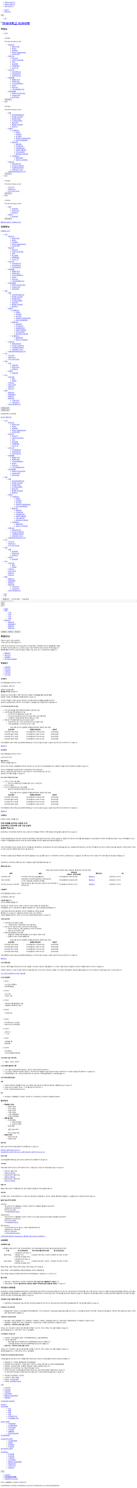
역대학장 (15, 242)
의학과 (18, 312)
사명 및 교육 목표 (17, 252)
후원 (5, 390)
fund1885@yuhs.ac (14, 1211)
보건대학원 (8, 1394)
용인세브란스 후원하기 (37, 1236)
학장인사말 (15, 238)
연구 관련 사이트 (13, 359)
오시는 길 (15, 259)
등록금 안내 (16, 271)
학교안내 (11, 248)
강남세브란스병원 (7, 1439)
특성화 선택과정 (17, 304)
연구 (5, 176)
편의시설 (15, 279)
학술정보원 (12, 1464)
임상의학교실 (16, 265)
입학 (5, 195)
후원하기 (11, 396)
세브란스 (4, 1404)
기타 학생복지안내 (18, 281)
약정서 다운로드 (9, 1173)
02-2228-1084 (14, 1379)
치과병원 (11, 1446)
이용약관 (7, 1475)
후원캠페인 (12, 394)
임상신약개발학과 (22, 320)
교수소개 (11, 261)
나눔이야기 (15, 402)
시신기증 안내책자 (7, 973)
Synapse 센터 (16, 287)
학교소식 (11, 388)
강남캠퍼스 (15, 336)
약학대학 (7, 1397)
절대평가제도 (16, 298)
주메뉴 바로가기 (9, 4)
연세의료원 (4, 1406)
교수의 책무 (16, 246)
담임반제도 (15, 289)
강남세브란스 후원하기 (22, 1236)
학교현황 (15, 255)
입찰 (9, 1414)
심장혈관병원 (12, 1425)
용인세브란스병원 (7, 1448)
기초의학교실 (16, 263)
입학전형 (15, 365)
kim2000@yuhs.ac (15, 1381)
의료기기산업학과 (22, 340)
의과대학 (11, 1454)
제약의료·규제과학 (22, 334)
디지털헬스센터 (13, 1418)
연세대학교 (4, 1452)
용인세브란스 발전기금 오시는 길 (34, 1152)
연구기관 (11, 355)
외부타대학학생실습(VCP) (17, 351)
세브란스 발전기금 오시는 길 (10, 1150)
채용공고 (11, 387)
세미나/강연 (12, 385)
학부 (13, 379)
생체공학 (19, 324)
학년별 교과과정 (17, 297)
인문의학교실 (16, 267)
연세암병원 (12, 1423)
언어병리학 (19, 326)
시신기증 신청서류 (19, 973)
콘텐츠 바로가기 (9, 2)
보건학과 (19, 316)
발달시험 (15, 302)
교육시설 (11, 342)
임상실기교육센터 (18, 345)
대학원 (10, 308)
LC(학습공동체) (17, 300)
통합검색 (6, 599)
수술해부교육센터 (18, 347)
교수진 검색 (16, 599)
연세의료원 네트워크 (8, 1401)
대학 (9, 293)
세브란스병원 (5, 1421)
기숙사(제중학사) (17, 275)
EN (5, 18)
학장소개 (11, 236)
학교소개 (15, 250)
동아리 (14, 277)
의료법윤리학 (20, 328)
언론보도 (11, 383)
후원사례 (11, 398)
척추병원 (11, 1445)
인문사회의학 (20, 332)
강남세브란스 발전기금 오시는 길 (12, 1152)
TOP (2, 1384)
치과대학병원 (5, 1435)
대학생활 (11, 269)
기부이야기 (15, 400)
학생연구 (15, 306)
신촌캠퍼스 (15, 310)
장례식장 (11, 1468)
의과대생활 (12, 283)
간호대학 (7, 1392)
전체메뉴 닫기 (5, 231)
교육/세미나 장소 (17, 349)
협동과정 (15, 322)
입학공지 (15, 369)
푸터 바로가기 (9, 6)
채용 (9, 1412)
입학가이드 (15, 367)
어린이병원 (12, 1427)
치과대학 (7, 1390)
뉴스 (5, 375)
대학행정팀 (15, 257)
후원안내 (11, 392)
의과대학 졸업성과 (18, 295)
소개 (5, 33)
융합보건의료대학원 (11, 1396)
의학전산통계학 (21, 330)
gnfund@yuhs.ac (13, 1222)
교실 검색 (25, 599)
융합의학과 (19, 338)
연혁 (13, 253)
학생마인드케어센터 (18, 285)
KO (5, 594)
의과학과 (19, 314)
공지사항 (11, 377)
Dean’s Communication (19, 244)
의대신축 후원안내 (14, 404)
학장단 (14, 240)
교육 (5, 101)
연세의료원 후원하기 (8, 1236)
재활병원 (11, 1431)
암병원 (10, 1443)
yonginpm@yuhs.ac (14, 1233)
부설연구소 (12, 357)
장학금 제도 (16, 273)
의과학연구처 (12, 1416)
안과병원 (11, 1429)
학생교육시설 (16, 343)
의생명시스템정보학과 (23, 318)
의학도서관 (12, 1466)
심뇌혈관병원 (12, 1441)
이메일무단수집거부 (11, 1479)
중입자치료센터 (13, 1433)
